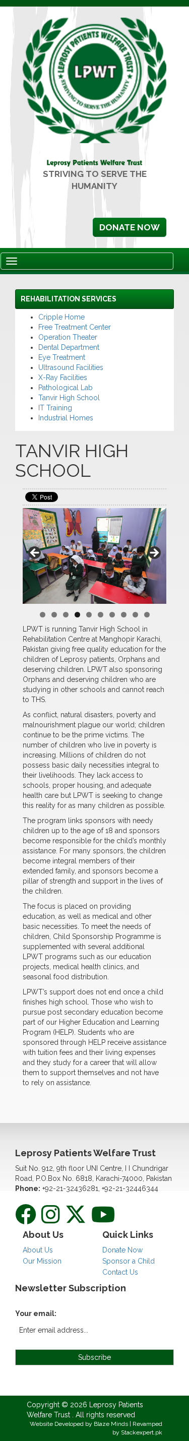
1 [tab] (42, 614)
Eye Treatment (61, 357)
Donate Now (129, 227)
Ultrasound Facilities (70, 367)
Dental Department (68, 347)
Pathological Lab (65, 388)
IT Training (55, 408)
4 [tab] (77, 614)
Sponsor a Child (128, 1261)
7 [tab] (112, 614)
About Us (38, 1250)
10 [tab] (147, 614)
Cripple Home (61, 317)
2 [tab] (54, 614)
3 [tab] (66, 614)
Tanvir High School (69, 398)
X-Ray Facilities (62, 377)
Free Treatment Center (74, 327)
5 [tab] (89, 614)
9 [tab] (135, 614)
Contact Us (120, 1272)
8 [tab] (124, 614)
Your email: (35, 1313)
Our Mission (42, 1261)
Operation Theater (67, 337)
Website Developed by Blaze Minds (80, 1423)
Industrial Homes (65, 418)
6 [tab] (100, 614)
